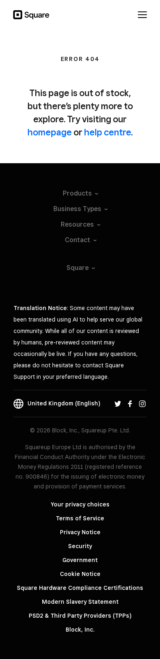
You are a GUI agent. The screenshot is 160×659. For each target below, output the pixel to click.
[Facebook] (130, 403)
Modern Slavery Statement (80, 601)
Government (80, 560)
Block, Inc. (80, 629)
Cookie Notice (80, 574)
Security (80, 546)
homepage (49, 132)
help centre (107, 132)
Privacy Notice (80, 532)
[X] (118, 403)
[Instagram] (142, 403)
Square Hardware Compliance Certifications (80, 588)
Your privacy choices (80, 504)
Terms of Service (80, 518)
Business (77, 209)
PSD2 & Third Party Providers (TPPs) (80, 615)
